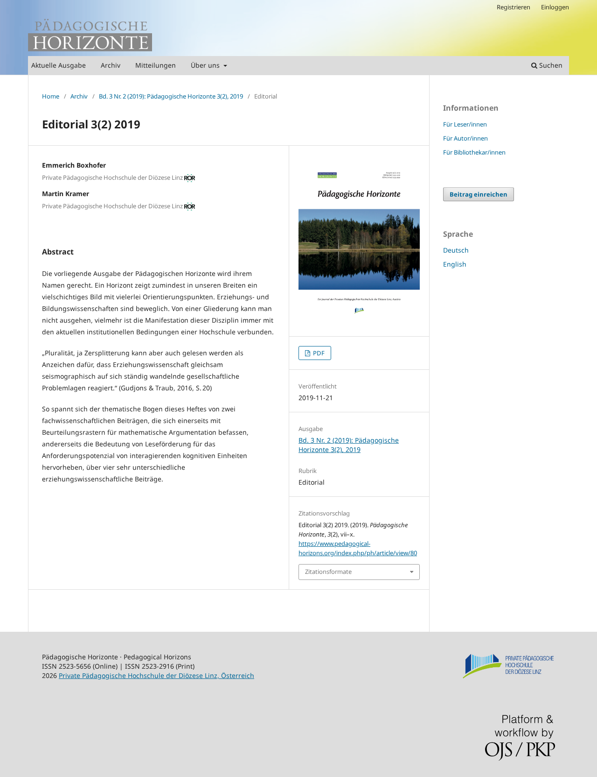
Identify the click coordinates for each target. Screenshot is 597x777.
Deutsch (456, 250)
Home (50, 96)
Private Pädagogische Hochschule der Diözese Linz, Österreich (156, 675)
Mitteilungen (155, 65)
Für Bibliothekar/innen (474, 152)
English (454, 264)
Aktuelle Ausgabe (58, 65)
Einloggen (555, 7)
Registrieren (513, 7)
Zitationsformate (328, 571)
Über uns (206, 65)
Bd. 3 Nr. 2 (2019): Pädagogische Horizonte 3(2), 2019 (171, 96)
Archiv (110, 65)
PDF (318, 353)
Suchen (549, 65)
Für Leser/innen (465, 124)
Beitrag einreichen (478, 194)
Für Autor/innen (465, 138)
